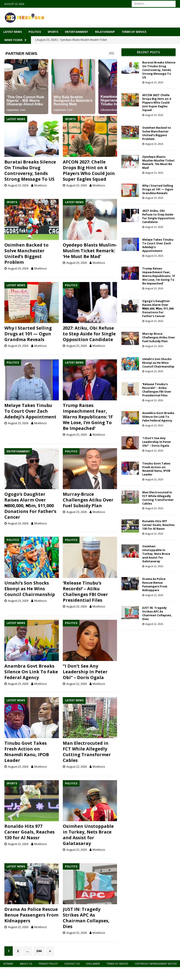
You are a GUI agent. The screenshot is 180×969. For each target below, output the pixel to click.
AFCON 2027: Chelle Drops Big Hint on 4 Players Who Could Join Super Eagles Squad (89, 170)
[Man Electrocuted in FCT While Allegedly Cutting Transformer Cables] (90, 717)
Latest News (12, 32)
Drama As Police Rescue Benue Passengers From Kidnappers (31, 915)
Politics (35, 32)
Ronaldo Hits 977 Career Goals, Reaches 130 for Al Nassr (29, 832)
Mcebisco (40, 185)
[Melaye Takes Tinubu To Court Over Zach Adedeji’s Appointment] (31, 379)
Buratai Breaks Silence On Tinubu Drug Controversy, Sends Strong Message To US (30, 170)
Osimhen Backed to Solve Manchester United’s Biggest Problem (26, 253)
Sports (53, 32)
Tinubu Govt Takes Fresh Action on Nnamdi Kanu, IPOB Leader (26, 751)
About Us (26, 963)
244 (38, 951)
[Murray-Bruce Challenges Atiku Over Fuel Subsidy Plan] (90, 468)
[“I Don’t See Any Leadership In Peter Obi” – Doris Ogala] (90, 640)
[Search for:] (154, 3)
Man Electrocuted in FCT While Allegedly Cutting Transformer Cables (87, 751)
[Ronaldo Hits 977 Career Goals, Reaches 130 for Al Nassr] (31, 800)
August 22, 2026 (76, 684)
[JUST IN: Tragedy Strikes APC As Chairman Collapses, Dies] (90, 883)
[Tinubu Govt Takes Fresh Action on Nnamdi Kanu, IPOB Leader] (31, 717)
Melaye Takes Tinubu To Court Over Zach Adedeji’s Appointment (30, 411)
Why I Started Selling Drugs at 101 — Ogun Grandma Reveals (28, 333)
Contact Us (71, 963)
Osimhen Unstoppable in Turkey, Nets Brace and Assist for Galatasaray (88, 834)
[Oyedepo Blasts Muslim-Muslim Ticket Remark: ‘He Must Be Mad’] (90, 219)
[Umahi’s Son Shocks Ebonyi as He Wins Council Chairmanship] (31, 557)
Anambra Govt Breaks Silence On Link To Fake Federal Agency (31, 671)
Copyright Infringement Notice (156, 963)
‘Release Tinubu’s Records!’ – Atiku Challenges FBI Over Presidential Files (85, 591)
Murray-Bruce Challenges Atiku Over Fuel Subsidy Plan (88, 500)
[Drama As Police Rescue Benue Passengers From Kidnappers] (31, 883)
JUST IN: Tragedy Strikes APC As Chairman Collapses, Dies (86, 917)
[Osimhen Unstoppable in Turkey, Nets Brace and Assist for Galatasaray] (90, 800)
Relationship (105, 32)
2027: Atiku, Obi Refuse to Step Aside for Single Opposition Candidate (89, 333)
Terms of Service (134, 32)
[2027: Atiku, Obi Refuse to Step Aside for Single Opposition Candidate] (90, 302)
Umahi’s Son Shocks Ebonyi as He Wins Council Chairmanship (29, 588)
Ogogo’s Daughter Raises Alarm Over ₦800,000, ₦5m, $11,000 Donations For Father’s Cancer (30, 505)
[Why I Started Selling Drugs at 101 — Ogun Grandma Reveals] (31, 302)
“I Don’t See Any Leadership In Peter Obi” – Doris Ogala (85, 671)
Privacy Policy (48, 963)
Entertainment (76, 32)
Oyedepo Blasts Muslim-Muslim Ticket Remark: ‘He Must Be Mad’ (90, 250)
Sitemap (8, 963)
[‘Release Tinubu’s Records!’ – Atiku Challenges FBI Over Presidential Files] (90, 557)
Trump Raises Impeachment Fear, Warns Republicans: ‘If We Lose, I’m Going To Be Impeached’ (88, 416)
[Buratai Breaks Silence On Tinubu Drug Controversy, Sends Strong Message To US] (31, 136)
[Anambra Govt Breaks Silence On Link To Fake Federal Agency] (31, 640)
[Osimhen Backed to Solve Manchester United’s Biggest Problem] (31, 219)
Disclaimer (93, 963)
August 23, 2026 (18, 185)
